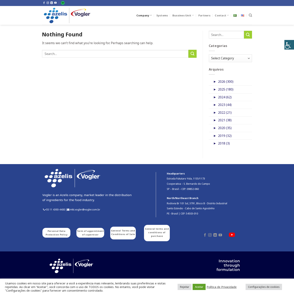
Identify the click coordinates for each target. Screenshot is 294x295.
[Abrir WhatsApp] (284, 285)
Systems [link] (162, 15)
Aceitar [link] (199, 287)
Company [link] (142, 15)
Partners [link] (204, 15)
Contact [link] (220, 15)
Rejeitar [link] (184, 287)
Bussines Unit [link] (181, 15)
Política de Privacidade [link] (222, 287)
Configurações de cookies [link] (264, 287)
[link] (289, 45)
